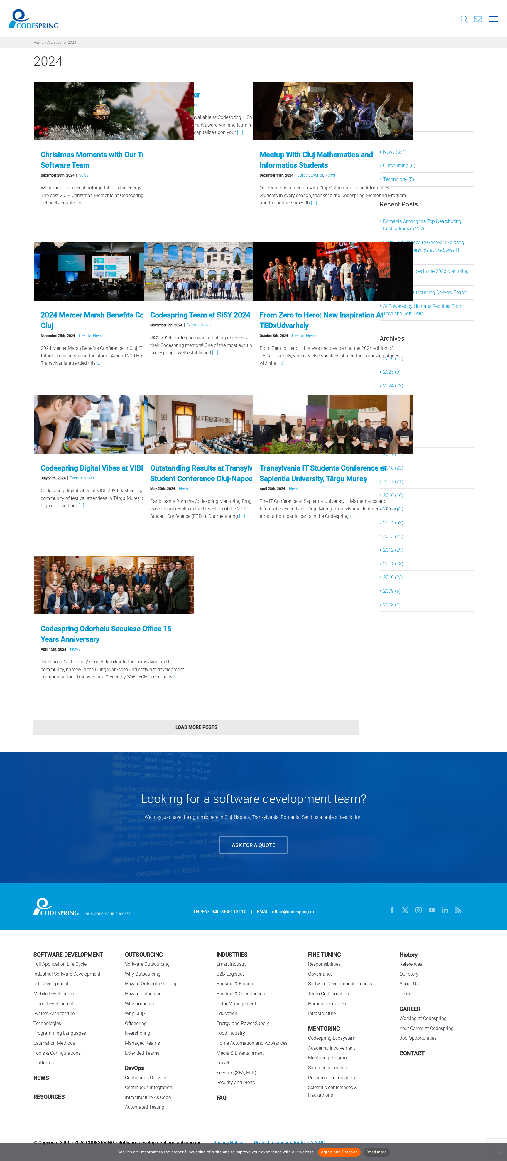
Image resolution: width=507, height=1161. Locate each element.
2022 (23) (393, 413)
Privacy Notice (228, 1142)
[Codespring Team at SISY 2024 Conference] (223, 271)
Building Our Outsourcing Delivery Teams (425, 292)
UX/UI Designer (175, 94)
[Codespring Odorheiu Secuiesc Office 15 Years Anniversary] (114, 585)
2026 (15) (393, 358)
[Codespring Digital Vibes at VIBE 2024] (114, 424)
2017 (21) (393, 481)
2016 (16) (393, 495)
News (83, 175)
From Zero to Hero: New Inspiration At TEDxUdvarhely (321, 320)
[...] (85, 203)
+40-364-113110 (229, 911)
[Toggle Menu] (494, 19)
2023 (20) (393, 399)
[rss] (458, 910)
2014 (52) (393, 522)
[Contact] (478, 18)
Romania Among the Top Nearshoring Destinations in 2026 (422, 225)
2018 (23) (393, 468)
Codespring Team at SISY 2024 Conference (220, 315)
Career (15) (394, 111)
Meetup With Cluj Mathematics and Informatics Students (316, 159)
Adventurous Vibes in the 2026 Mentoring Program (426, 275)
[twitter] (405, 910)
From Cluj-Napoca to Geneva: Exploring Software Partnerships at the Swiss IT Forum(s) (423, 250)
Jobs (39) (393, 138)
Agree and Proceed (339, 1152)
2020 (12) (393, 440)
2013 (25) (393, 536)
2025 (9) (391, 372)
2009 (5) (391, 591)
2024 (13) (393, 386)
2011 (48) (393, 564)
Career (303, 175)
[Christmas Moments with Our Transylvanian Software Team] (114, 111)
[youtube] (432, 910)
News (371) (395, 152)
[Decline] (500, 1152)
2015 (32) (393, 509)
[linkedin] (445, 910)
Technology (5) (398, 179)
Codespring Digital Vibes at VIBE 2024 (102, 468)
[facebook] (392, 910)
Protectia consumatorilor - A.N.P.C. (290, 1142)
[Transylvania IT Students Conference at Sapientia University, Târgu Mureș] (333, 424)
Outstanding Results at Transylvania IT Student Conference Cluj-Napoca (212, 473)
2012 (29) (393, 550)
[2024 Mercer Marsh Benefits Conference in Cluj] (114, 271)
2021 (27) (393, 427)
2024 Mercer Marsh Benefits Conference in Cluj (110, 320)
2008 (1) (391, 605)
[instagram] (418, 910)
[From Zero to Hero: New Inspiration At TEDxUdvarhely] (333, 271)
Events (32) (394, 124)
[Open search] (464, 20)
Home (38, 42)
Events (317, 175)
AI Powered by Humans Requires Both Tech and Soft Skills (422, 310)
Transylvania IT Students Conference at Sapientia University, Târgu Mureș (323, 473)
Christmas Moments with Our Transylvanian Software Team (111, 159)
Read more (376, 1152)
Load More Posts (196, 727)
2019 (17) (393, 454)
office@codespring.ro (293, 911)
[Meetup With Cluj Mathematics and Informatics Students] (333, 111)
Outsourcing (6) (399, 165)
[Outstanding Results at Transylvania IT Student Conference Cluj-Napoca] (223, 424)
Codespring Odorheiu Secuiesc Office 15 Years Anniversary (106, 633)
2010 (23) (393, 577)
